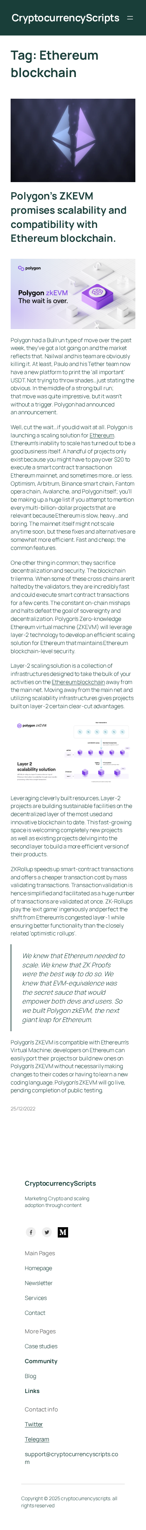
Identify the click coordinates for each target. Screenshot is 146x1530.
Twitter (34, 1424)
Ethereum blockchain (78, 682)
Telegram (37, 1439)
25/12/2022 (23, 1108)
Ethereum (102, 435)
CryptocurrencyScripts (65, 17)
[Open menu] (130, 17)
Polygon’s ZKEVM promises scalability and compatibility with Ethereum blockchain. (69, 217)
